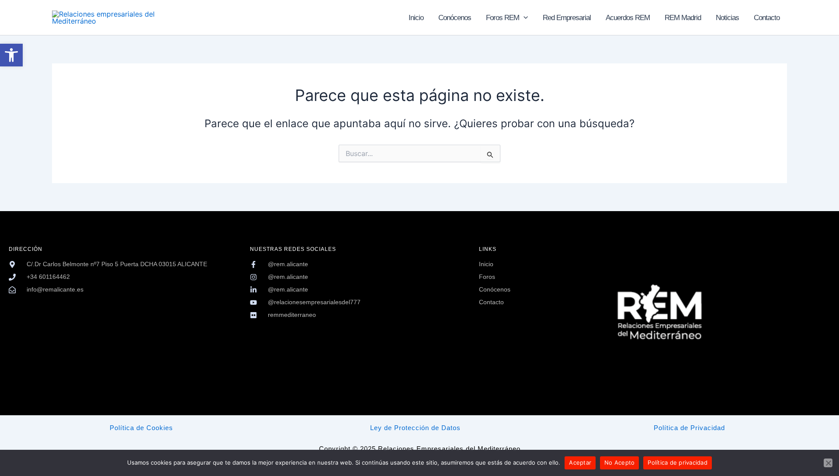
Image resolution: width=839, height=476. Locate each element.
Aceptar (580, 462)
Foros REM (502, 18)
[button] (11, 55)
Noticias (727, 18)
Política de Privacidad (689, 427)
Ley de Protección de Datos (415, 427)
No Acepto (619, 462)
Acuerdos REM (628, 18)
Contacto (767, 18)
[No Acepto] (828, 463)
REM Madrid (683, 18)
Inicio (416, 18)
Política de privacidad (677, 462)
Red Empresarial (567, 18)
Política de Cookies (141, 427)
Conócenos (454, 18)
